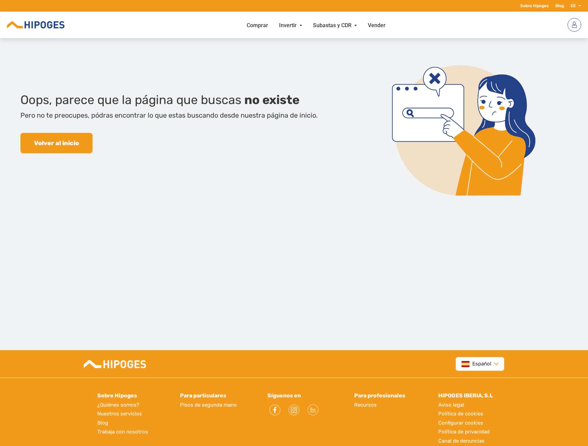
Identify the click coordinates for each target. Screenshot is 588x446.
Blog (559, 5)
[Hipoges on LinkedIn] (313, 409)
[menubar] (316, 25)
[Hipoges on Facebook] (274, 409)
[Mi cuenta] (574, 25)
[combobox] (476, 364)
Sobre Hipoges (534, 5)
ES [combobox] (573, 6)
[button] (578, 6)
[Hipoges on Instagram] (294, 409)
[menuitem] (257, 25)
